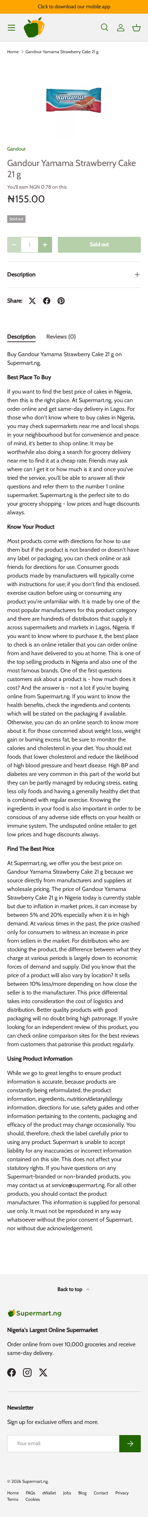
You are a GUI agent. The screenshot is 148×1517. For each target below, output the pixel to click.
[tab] (21, 336)
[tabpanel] (74, 794)
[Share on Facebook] (47, 301)
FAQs (30, 1492)
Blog (82, 1492)
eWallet (49, 1492)
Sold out (99, 244)
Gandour (16, 149)
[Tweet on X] (32, 301)
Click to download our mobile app (74, 6)
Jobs (67, 1492)
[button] (136, 28)
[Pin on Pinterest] (61, 301)
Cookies (33, 1499)
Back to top (70, 1289)
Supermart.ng (35, 1481)
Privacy (122, 1492)
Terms (12, 1499)
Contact (101, 1492)
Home (13, 52)
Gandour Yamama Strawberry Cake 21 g (62, 52)
